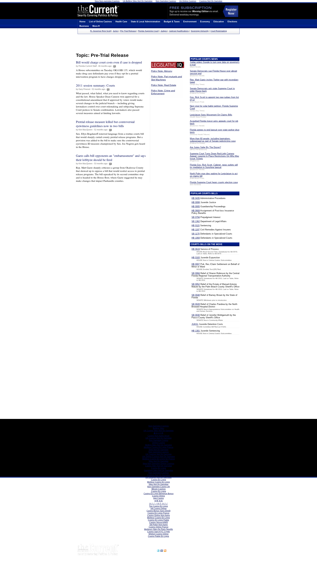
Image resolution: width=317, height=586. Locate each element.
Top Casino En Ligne (158, 506)
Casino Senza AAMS (158, 522)
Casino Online (158, 496)
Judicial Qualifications (179, 31)
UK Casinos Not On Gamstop (158, 438)
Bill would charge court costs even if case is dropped (109, 62)
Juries (115, 31)
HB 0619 (196, 249)
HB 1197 (196, 229)
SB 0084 (196, 273)
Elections (232, 21)
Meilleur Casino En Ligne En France (158, 459)
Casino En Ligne (158, 468)
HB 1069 (196, 238)
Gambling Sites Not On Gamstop (158, 470)
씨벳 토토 (158, 501)
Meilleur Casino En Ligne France (158, 447)
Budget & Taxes (172, 21)
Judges (163, 31)
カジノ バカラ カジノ (158, 503)
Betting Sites (158, 428)
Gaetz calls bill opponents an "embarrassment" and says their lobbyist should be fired (111, 158)
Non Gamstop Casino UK (158, 487)
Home (82, 21)
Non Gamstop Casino (158, 440)
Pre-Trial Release (128, 31)
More (95, 26)
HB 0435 (196, 198)
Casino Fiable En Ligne (158, 536)
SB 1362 (196, 221)
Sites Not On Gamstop (158, 461)
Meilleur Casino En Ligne (158, 482)
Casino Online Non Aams (158, 515)
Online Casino (158, 443)
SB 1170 (196, 234)
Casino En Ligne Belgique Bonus (159, 493)
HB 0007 (196, 264)
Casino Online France (158, 527)
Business (84, 26)
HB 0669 (196, 210)
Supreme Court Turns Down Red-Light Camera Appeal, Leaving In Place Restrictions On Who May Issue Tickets (214, 156)
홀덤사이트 (158, 433)
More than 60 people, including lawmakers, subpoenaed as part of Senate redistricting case (213, 139)
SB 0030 (196, 315)
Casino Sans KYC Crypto (158, 531)
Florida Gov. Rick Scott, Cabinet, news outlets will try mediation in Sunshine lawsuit (214, 166)
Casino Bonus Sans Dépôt (158, 511)
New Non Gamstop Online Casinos (158, 463)
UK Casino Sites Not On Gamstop (158, 431)
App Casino (158, 498)
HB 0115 (196, 225)
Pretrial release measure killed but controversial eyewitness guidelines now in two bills (105, 124)
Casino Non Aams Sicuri (158, 436)
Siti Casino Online (158, 508)
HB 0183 (196, 257)
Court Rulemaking (219, 31)
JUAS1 (195, 324)
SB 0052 (196, 284)
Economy (205, 21)
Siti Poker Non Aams (158, 525)
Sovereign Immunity (200, 31)
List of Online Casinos (100, 21)
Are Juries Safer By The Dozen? (205, 147)
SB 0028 (196, 304)
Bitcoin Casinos (159, 489)
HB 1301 (196, 331)
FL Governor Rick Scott (100, 31)
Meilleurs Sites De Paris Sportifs (158, 529)
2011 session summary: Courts (95, 85)
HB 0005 (196, 206)
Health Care (121, 21)
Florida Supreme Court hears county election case (214, 182)
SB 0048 (196, 295)
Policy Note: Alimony (161, 71)
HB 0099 (196, 202)
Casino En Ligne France (158, 513)
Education (218, 21)
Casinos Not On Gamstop (158, 475)
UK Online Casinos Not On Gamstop (158, 456)
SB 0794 (196, 217)
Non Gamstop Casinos (158, 426)
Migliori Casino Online (159, 534)
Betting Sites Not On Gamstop (158, 445)
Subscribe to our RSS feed (181, 550)
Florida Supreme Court (148, 31)
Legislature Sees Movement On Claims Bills (211, 115)
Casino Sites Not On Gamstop (158, 466)
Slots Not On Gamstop (158, 450)
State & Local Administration (145, 21)
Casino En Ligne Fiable (158, 520)
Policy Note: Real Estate (163, 85)
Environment (189, 21)
